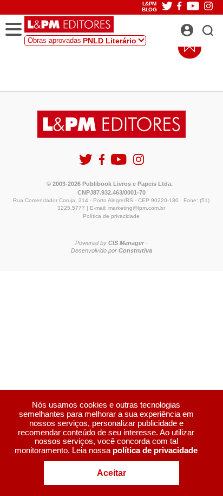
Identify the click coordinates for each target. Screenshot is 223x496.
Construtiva (135, 250)
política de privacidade (155, 450)
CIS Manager (126, 243)
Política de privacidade (111, 216)
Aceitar (111, 473)
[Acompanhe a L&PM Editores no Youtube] (119, 164)
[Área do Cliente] (199, 27)
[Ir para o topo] (187, 49)
